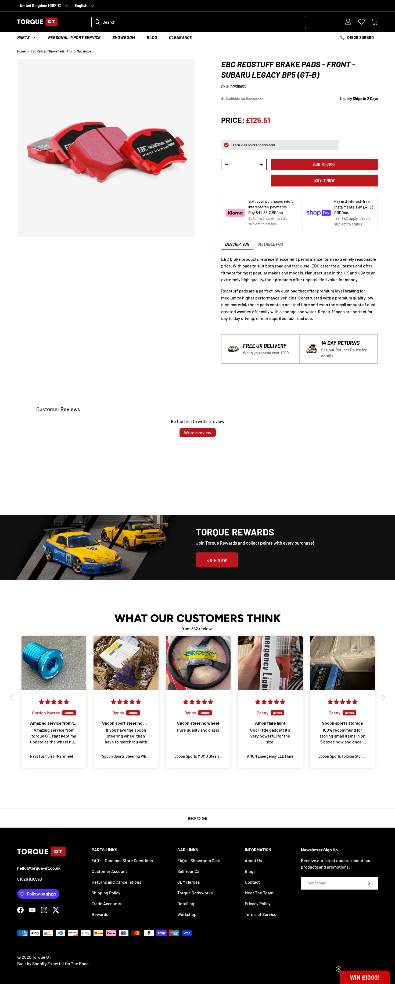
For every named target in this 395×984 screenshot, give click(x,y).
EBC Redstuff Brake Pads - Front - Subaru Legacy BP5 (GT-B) (63, 51)
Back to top (197, 818)
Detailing (185, 903)
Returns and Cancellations (116, 881)
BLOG (152, 37)
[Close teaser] (338, 969)
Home (21, 51)
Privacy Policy (258, 903)
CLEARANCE (180, 37)
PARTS (23, 37)
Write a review (197, 432)
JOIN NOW (217, 560)
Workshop (186, 914)
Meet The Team (259, 892)
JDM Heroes (188, 881)
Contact (252, 881)
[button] (374, 22)
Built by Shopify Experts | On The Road (53, 963)
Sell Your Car (189, 871)
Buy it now (324, 180)
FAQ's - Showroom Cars (198, 860)
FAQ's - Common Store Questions (122, 860)
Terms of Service (260, 914)
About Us (253, 860)
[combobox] (198, 22)
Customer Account (109, 871)
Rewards (100, 914)
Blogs (250, 871)
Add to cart (324, 164)
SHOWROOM (123, 37)
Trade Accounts (106, 903)
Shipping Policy (106, 892)
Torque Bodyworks (195, 892)
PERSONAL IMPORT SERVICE (74, 37)
